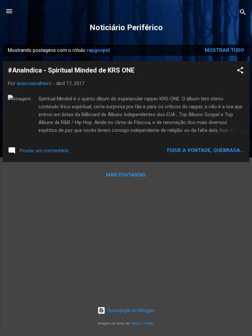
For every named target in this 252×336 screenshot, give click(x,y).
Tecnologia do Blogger (130, 310)
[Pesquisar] (243, 13)
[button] (240, 71)
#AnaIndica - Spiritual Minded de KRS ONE (71, 70)
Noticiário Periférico (126, 27)
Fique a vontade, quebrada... (205, 150)
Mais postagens (126, 175)
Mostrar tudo (224, 50)
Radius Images (143, 323)
